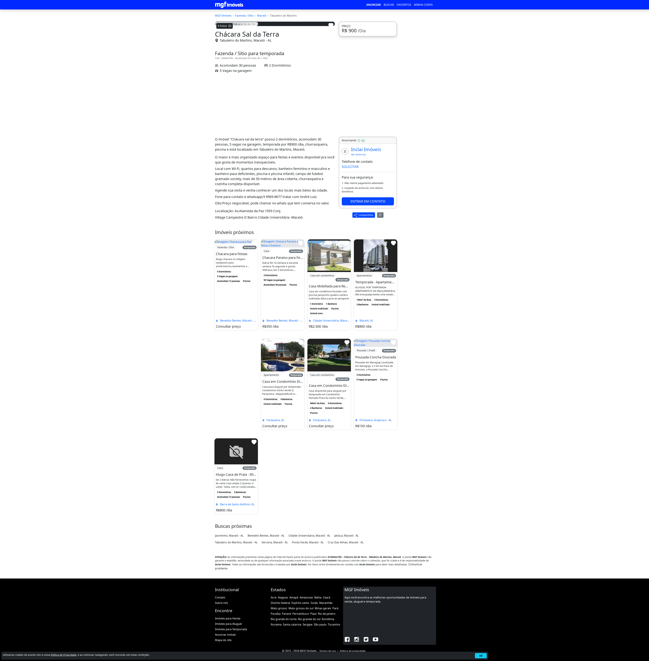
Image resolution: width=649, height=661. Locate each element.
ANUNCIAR (373, 5)
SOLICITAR (350, 252)
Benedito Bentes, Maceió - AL (266, 621)
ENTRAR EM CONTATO (368, 287)
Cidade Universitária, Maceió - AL (309, 621)
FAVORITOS (404, 5)
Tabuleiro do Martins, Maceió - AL (245, 126)
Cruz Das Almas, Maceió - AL (346, 628)
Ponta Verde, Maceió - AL (308, 628)
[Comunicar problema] (380, 300)
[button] (224, 71)
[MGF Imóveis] (229, 4)
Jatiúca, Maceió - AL (346, 621)
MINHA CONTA (423, 5)
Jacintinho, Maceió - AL (229, 621)
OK (481, 655)
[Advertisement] (275, 190)
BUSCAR (389, 5)
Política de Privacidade (63, 654)
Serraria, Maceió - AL (275, 628)
